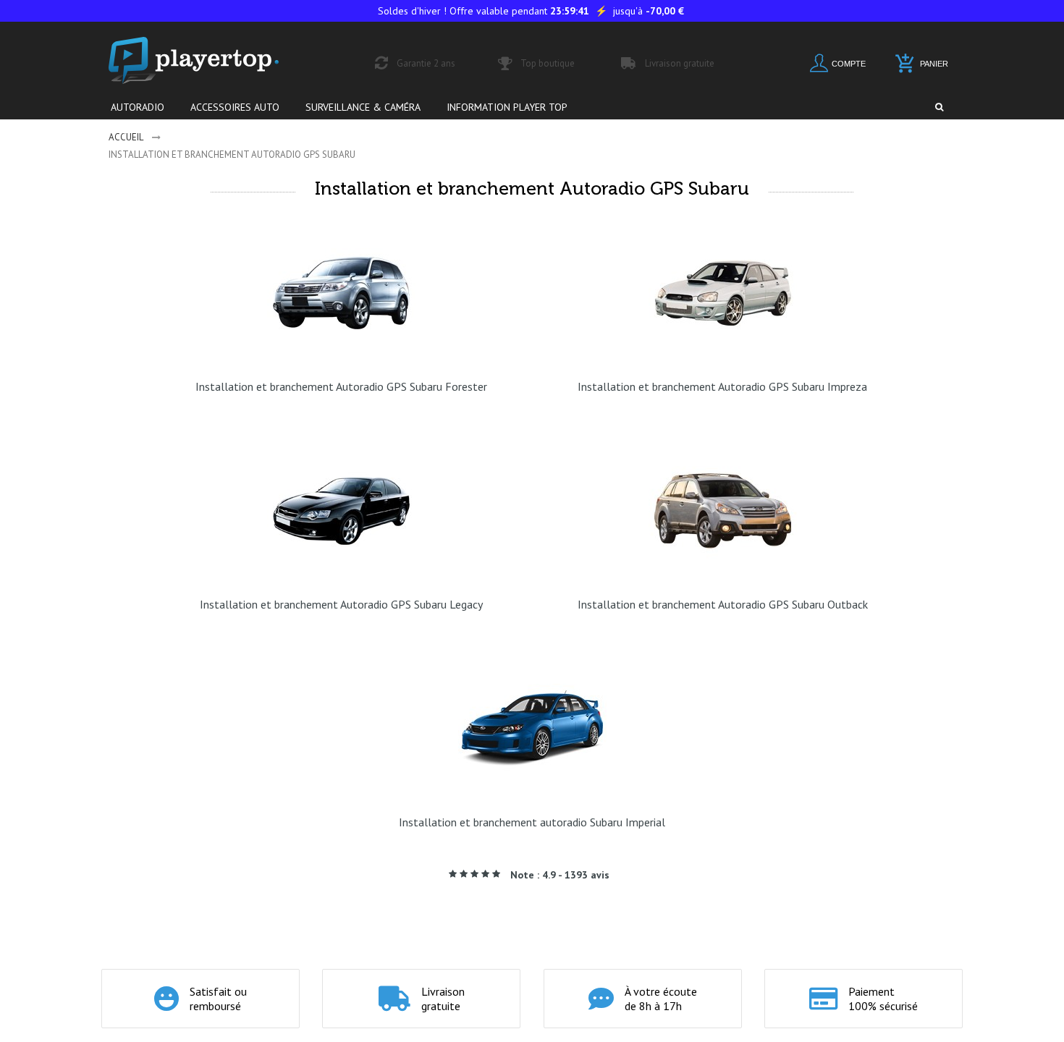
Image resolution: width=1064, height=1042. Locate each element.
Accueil (126, 137)
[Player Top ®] (209, 60)
